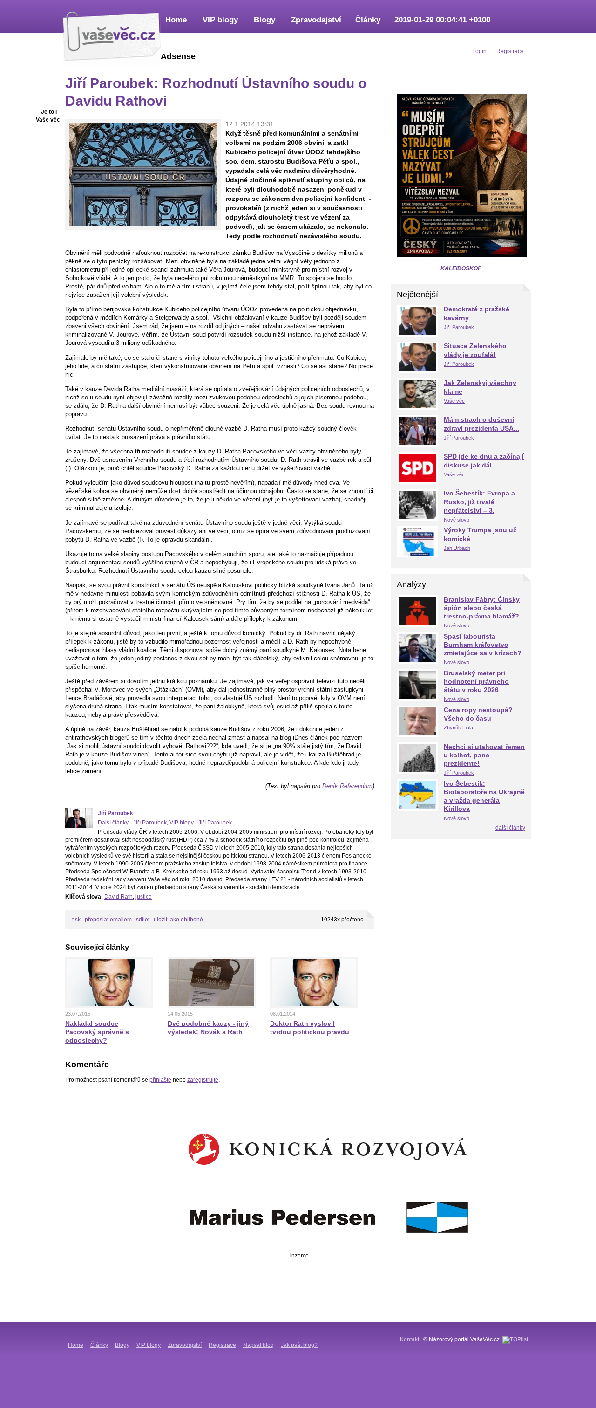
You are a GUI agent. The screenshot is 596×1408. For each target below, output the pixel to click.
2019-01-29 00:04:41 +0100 (442, 19)
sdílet (142, 919)
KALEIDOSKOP (460, 268)
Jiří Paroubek (115, 813)
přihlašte (160, 1080)
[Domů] (112, 35)
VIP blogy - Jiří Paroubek (200, 822)
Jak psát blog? (299, 1345)
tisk (76, 919)
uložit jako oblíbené (178, 919)
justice (143, 896)
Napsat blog (258, 1345)
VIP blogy (220, 19)
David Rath (118, 896)
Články (367, 19)
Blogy (264, 19)
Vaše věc (454, 401)
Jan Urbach (457, 548)
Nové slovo (456, 519)
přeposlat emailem (108, 919)
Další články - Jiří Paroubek (132, 822)
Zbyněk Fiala (458, 727)
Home (176, 19)
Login (479, 51)
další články (510, 827)
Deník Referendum (347, 786)
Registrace (222, 1345)
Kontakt (409, 1339)
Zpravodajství (316, 19)
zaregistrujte (202, 1080)
